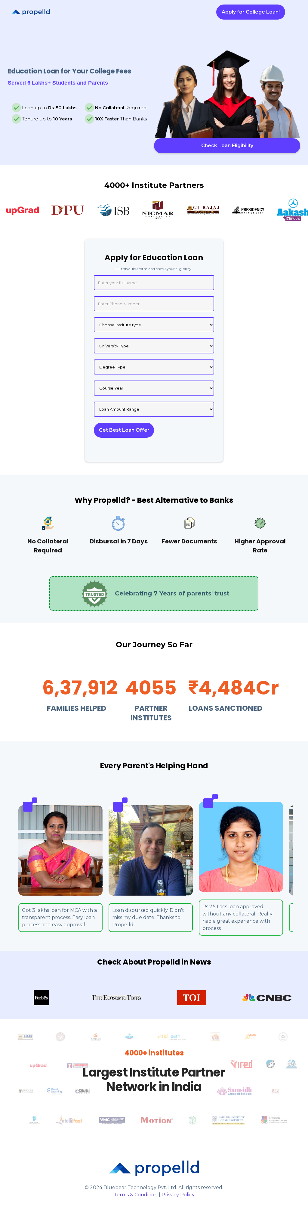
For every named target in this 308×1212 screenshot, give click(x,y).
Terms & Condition (136, 1195)
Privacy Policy (178, 1195)
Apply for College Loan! (251, 12)
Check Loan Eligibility (227, 145)
